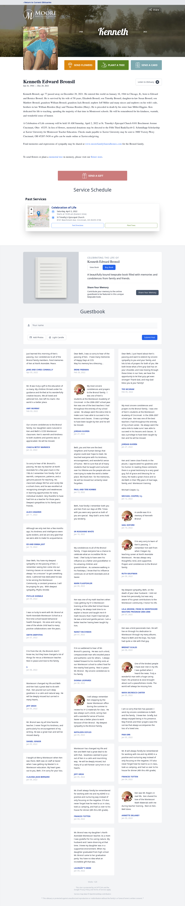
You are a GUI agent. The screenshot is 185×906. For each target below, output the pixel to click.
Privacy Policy (85, 890)
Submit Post (149, 337)
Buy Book (109, 267)
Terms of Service (100, 890)
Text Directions (77, 225)
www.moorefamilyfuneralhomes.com (103, 143)
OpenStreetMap (95, 894)
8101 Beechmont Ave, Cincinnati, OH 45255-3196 (79, 220)
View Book (94, 267)
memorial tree (56, 156)
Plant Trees (131, 225)
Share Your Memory (147, 292)
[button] (38, 214)
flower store (96, 156)
